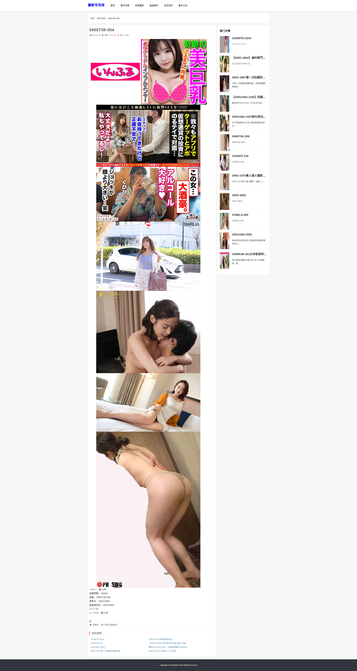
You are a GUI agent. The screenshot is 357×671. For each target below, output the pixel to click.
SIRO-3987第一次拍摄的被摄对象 (105, 651)
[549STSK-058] (224, 145)
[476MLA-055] (224, 224)
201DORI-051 (97, 643)
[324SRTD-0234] (224, 47)
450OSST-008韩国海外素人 (161, 639)
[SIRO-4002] (224, 204)
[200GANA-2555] (224, 243)
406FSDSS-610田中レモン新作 (162, 651)
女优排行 (168, 5)
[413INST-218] (224, 165)
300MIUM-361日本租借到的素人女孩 (255, 254)
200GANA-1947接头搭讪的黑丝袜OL (255, 116)
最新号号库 (96, 5)
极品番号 (153, 5)
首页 (112, 5)
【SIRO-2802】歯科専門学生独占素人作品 (167, 643)
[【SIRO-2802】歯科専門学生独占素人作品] (224, 67)
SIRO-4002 (239, 195)
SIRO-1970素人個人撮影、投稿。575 (255, 175)
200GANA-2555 (242, 234)
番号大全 (182, 5)
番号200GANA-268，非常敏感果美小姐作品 (168, 647)
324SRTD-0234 (97, 639)
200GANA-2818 (98, 647)
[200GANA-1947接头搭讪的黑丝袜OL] (224, 126)
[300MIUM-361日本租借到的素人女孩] (224, 263)
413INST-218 (240, 155)
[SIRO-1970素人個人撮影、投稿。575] (224, 184)
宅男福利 (139, 5)
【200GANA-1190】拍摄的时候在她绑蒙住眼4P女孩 (264, 97)
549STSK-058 (240, 136)
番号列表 (124, 5)
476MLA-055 (240, 214)
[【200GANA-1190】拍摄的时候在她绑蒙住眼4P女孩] (224, 106)
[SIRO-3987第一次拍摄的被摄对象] (224, 86)
